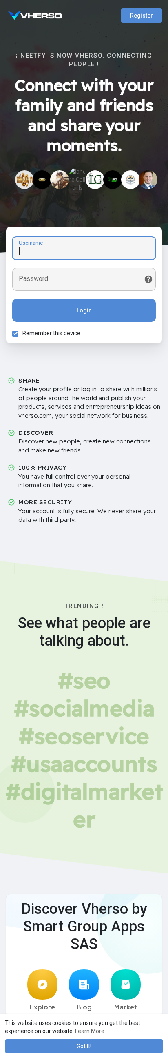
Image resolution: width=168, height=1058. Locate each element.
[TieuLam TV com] (24, 179)
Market (125, 1007)
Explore (42, 1007)
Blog (84, 1007)
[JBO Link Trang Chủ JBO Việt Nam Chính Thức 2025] (112, 179)
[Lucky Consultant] (95, 179)
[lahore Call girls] (77, 176)
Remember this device (51, 333)
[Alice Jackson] (59, 179)
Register (141, 15)
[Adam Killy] (148, 179)
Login (84, 310)
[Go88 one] (42, 179)
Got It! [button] (84, 1046)
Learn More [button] (89, 1031)
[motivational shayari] (130, 179)
